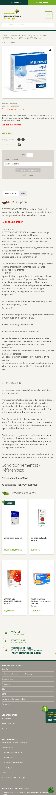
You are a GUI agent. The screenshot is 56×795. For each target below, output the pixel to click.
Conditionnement (11, 160)
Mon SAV (5, 728)
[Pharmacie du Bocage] (12, 14)
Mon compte (15, 2)
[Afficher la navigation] (48, 15)
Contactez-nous (7, 679)
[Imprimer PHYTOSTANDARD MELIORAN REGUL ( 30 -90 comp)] (19, 144)
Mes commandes (8, 723)
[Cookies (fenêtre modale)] (51, 790)
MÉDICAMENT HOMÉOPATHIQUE (14, 742)
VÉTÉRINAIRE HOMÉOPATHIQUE (14, 778)
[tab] (11, 193)
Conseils (5, 669)
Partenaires (6, 684)
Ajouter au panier (30, 170)
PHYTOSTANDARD (39, 35)
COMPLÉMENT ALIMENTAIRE (20, 35)
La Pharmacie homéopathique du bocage (17, 674)
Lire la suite (7, 133)
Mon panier (43, 2)
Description (11, 193)
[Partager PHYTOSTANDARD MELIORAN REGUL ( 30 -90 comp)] (19, 139)
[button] (49, 49)
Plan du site (6, 704)
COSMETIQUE (7, 767)
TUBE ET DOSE (7, 747)
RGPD (4, 694)
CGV (3, 689)
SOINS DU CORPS (8, 773)
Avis (23, 193)
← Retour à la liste (8, 42)
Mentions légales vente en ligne (14, 699)
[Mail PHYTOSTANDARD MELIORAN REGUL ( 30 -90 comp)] (23, 139)
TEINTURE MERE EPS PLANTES (13, 753)
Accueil (4, 35)
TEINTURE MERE (8, 758)
